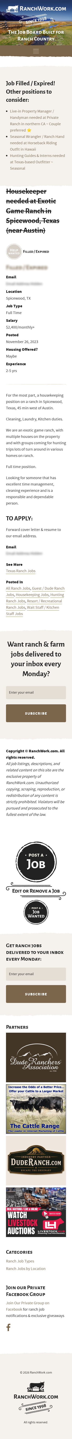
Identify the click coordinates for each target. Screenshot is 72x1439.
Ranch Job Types (20, 1261)
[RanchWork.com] (36, 1397)
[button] (36, 50)
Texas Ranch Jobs (20, 571)
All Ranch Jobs (18, 588)
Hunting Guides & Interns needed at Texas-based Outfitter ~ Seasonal (37, 162)
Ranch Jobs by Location (26, 1269)
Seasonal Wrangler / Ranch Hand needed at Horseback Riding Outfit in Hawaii (37, 143)
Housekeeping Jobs (32, 595)
